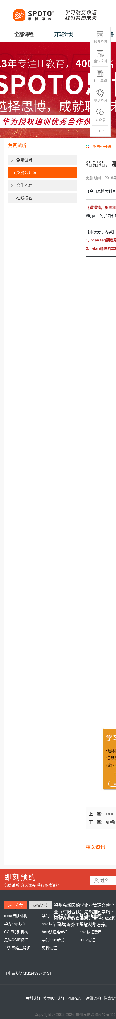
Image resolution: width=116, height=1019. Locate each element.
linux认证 (87, 939)
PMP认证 (75, 998)
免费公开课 (26, 172)
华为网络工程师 (17, 947)
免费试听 (24, 160)
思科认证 (49, 947)
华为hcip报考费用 (56, 915)
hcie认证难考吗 (55, 931)
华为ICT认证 (54, 998)
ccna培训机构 (15, 915)
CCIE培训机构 (16, 931)
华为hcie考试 (53, 939)
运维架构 (93, 998)
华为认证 (87, 923)
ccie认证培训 (53, 923)
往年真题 (100, 80)
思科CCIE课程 (16, 939)
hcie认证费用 (91, 931)
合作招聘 (24, 185)
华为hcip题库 (91, 915)
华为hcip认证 (15, 923)
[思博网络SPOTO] (54, 12)
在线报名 (24, 198)
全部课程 (24, 34)
